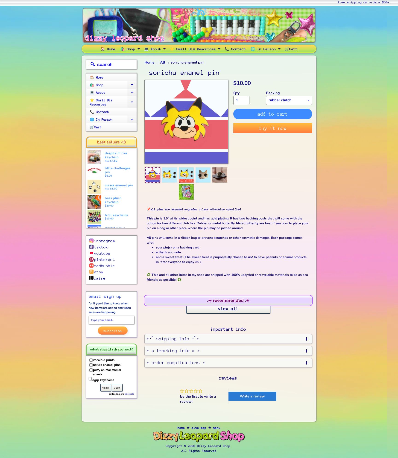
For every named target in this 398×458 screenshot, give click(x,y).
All (162, 62)
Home (149, 62)
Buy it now (273, 128)
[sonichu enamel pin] (152, 175)
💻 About (155, 50)
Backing (273, 93)
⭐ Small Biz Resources (196, 50)
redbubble (104, 266)
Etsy (98, 272)
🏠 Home (107, 49)
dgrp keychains (103, 380)
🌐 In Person (266, 50)
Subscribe (112, 331)
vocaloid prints (103, 360)
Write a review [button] (252, 396)
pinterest (104, 259)
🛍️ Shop (130, 50)
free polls (129, 394)
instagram (104, 241)
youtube (102, 253)
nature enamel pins (106, 365)
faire (99, 278)
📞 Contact (235, 49)
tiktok (101, 247)
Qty (236, 93)
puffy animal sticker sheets (107, 372)
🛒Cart (291, 49)
